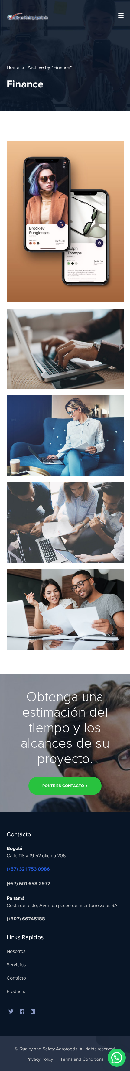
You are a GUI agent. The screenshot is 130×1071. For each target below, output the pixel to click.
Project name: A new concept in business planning (65, 252)
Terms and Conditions (82, 1059)
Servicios (16, 964)
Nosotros (16, 951)
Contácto (16, 978)
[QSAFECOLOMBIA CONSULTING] (27, 15)
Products (16, 991)
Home (13, 67)
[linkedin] (32, 1012)
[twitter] (11, 1012)
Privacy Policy (39, 1059)
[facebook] (22, 1012)
